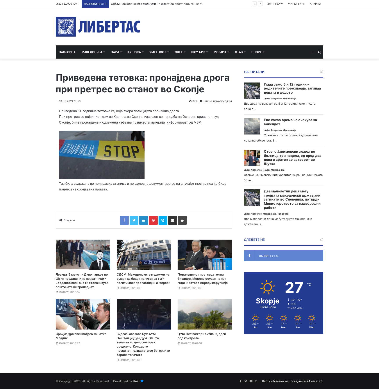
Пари (115, 52)
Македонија (92, 52)
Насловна (67, 52)
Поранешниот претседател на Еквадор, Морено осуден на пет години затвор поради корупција (203, 278)
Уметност (157, 52)
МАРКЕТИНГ (296, 3)
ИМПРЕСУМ (275, 3)
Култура (134, 52)
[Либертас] (98, 27)
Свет (179, 52)
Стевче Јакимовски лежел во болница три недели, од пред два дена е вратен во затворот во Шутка (292, 158)
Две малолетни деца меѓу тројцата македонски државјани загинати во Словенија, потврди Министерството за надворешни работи (292, 199)
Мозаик (220, 52)
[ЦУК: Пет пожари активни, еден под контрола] (205, 314)
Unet (136, 381)
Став (239, 52)
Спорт (256, 52)
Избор (266, 170)
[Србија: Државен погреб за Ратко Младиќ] (83, 314)
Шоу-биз (198, 52)
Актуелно (276, 98)
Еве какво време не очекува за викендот (290, 122)
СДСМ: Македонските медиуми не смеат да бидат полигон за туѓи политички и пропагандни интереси (184, 3)
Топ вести (282, 213)
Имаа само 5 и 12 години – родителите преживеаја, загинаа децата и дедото (292, 88)
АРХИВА (315, 3)
